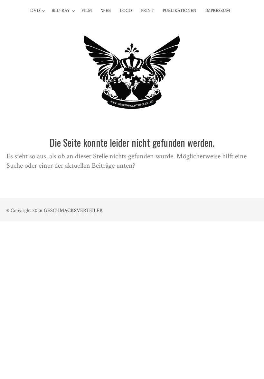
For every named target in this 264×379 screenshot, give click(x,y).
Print (147, 10)
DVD (35, 10)
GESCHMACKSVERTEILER (73, 210)
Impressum (217, 10)
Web (106, 10)
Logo (126, 10)
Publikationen (179, 10)
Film (86, 10)
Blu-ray (61, 10)
